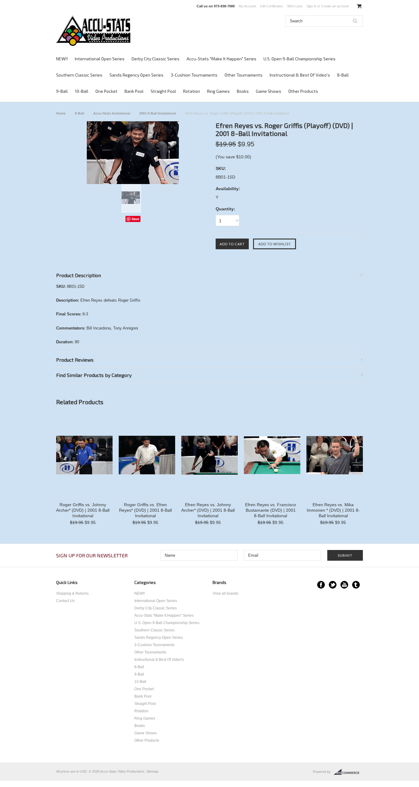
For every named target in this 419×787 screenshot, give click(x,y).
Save (135, 219)
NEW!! (62, 58)
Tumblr (356, 585)
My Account (247, 6)
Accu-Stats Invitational (111, 113)
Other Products (303, 91)
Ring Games (218, 91)
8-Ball (343, 74)
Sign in (311, 6)
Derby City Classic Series (155, 58)
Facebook (321, 585)
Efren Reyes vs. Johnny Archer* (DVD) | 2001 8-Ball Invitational (208, 510)
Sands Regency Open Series (136, 74)
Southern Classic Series (79, 74)
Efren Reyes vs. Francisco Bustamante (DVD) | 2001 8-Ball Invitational (270, 510)
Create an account (335, 6)
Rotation (191, 91)
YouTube (344, 585)
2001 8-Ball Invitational (157, 113)
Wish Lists (294, 6)
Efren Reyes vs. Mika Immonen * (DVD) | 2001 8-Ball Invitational (333, 510)
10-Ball (81, 91)
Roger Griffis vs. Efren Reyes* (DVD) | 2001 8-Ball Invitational (145, 510)
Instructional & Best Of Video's (300, 74)
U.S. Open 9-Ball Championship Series (299, 58)
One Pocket (106, 91)
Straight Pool (163, 91)
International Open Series (100, 58)
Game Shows (268, 91)
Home (61, 113)
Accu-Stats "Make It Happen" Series (221, 58)
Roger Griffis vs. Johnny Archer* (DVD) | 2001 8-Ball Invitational (83, 510)
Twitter (332, 585)
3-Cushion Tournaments (194, 74)
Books (243, 91)
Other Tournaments (244, 74)
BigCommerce (348, 772)
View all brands (225, 593)
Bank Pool (134, 91)
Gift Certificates (271, 6)
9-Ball (62, 91)
